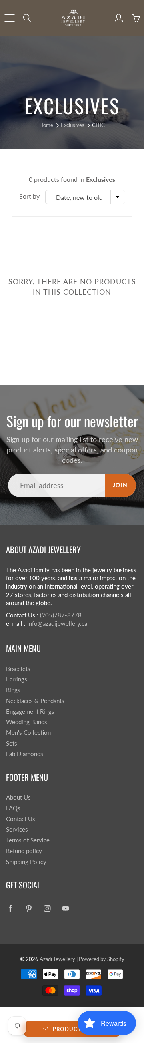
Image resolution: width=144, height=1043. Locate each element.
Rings (13, 690)
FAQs (13, 808)
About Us (18, 797)
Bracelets (18, 668)
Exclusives (72, 125)
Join (120, 485)
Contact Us (20, 819)
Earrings (16, 679)
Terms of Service (28, 840)
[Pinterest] (29, 909)
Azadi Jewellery (57, 959)
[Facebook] (10, 909)
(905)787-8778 (61, 615)
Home (46, 125)
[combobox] (85, 197)
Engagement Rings (30, 711)
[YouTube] (65, 909)
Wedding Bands (26, 722)
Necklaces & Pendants (35, 700)
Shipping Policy (26, 861)
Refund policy (24, 851)
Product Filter (77, 1029)
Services (17, 829)
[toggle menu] (9, 18)
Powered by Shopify (101, 959)
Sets (11, 743)
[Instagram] (47, 909)
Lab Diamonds (24, 753)
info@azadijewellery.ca (57, 623)
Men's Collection (28, 732)
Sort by (29, 196)
